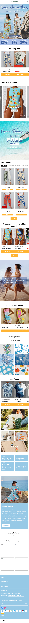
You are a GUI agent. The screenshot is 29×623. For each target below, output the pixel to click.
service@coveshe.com (16, 595)
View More (14, 218)
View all (14, 255)
